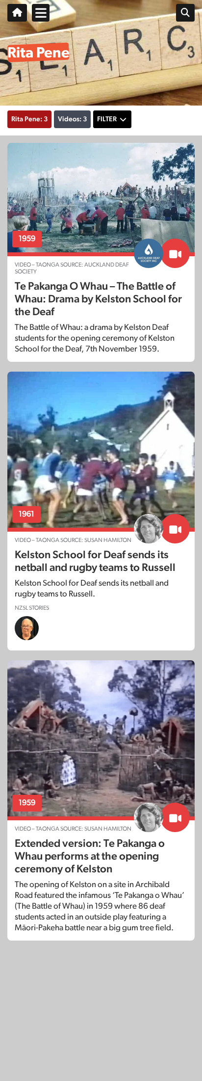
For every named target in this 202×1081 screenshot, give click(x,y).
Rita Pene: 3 (29, 119)
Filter (107, 119)
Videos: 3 (72, 119)
